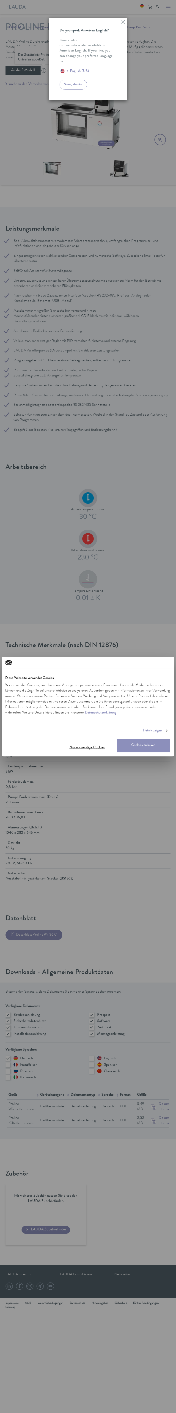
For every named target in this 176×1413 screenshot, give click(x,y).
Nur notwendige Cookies (87, 748)
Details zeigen (152, 730)
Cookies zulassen (143, 745)
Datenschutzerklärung (100, 713)
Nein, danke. (73, 84)
